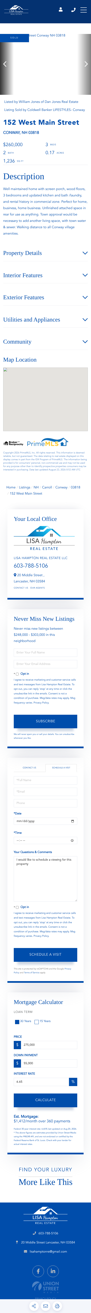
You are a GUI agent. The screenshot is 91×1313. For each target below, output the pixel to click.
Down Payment (26, 1055)
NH (36, 487)
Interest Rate (24, 1073)
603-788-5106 (73, 10)
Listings (24, 487)
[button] (7, 64)
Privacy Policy (41, 703)
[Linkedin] (53, 1271)
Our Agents (37, 588)
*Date (17, 813)
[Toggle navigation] (83, 10)
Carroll (47, 487)
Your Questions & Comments (33, 852)
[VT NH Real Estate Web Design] (45, 1287)
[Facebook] (38, 1271)
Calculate (45, 1100)
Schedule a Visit (61, 768)
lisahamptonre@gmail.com (48, 1251)
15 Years (45, 1021)
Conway (61, 487)
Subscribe (45, 721)
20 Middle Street (47, 1242)
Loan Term (23, 1012)
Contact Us (21, 588)
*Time (18, 833)
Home (11, 487)
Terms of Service (32, 973)
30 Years (25, 1021)
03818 (75, 487)
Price (18, 1037)
